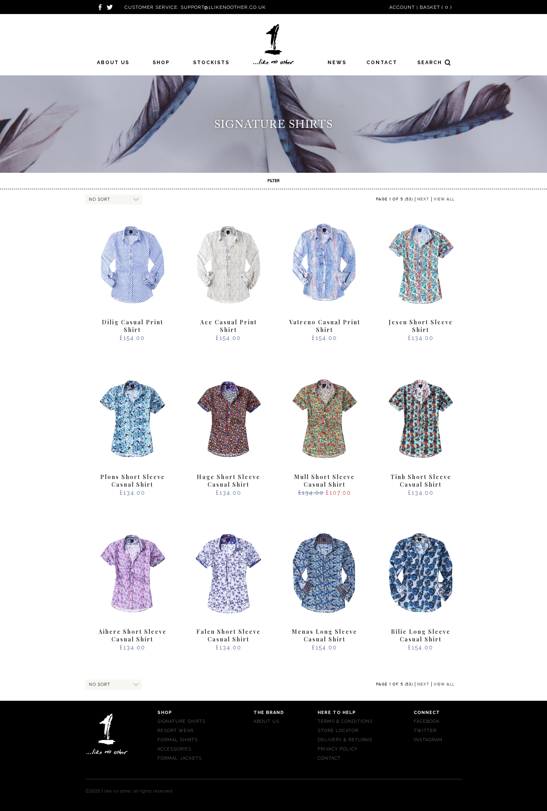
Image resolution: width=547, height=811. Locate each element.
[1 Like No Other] (273, 44)
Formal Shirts (177, 739)
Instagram (428, 739)
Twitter (425, 730)
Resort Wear (175, 730)
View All (444, 199)
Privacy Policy (338, 749)
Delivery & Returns (345, 739)
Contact (381, 62)
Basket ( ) (436, 7)
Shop (161, 62)
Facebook (427, 721)
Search (425, 62)
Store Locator (338, 730)
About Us (113, 62)
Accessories (174, 749)
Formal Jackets (179, 758)
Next (423, 199)
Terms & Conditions (345, 721)
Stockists (211, 62)
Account (402, 7)
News (337, 62)
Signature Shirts (181, 721)
